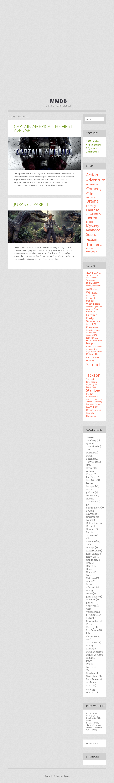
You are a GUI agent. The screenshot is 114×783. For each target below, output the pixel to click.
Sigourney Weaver (93, 384)
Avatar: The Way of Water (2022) (94, 729)
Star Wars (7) (93, 480)
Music (89, 221)
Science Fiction (92, 237)
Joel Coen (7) (93, 477)
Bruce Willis (91, 291)
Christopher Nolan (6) (92, 518)
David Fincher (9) (92, 457)
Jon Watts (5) (93, 556)
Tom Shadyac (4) (92, 672)
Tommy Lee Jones (94, 402)
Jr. (92, 332)
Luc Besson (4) (94, 630)
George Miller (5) (91, 592)
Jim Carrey (91, 325)
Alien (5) (90, 581)
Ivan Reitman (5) (92, 577)
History (96, 214)
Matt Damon (97, 341)
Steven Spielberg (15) (93, 439)
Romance (93, 230)
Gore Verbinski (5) (93, 610)
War (93, 248)
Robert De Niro (92, 355)
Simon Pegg (91, 387)
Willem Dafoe (92, 408)
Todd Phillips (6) (92, 546)
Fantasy (92, 210)
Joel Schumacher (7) (95, 506)
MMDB (58, 101)
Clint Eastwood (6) (93, 540)
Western (91, 252)
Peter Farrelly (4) (92, 626)
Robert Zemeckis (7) (93, 500)
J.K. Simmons (90, 319)
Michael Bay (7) (94, 495)
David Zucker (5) (91, 570)
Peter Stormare (96, 352)
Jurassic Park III (31, 204)
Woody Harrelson (91, 415)
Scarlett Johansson (91, 380)
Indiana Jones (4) (90, 659)
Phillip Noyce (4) (91, 665)
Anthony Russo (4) (91, 684)
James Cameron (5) (93, 604)
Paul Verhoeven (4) (93, 641)
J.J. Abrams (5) (93, 614)
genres (91, 148)
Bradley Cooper (92, 286)
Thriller (93, 244)
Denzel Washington (93, 302)
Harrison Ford (91, 316)
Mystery (92, 225)
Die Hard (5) (92, 599)
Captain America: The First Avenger (43, 128)
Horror (91, 217)
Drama (92, 201)
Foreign (89, 214)
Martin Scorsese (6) (92, 534)
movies (92, 141)
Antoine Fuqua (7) (91, 472)
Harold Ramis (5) (91, 564)
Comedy (93, 188)
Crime (91, 193)
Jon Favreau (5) (94, 596)
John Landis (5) (94, 553)
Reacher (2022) (92, 723)
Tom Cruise (91, 401)
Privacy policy (92, 743)
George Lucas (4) (91, 647)
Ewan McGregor (92, 307)
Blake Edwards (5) (92, 586)
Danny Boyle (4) (94, 654)
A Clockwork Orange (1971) (92, 714)
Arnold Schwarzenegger (93, 278)
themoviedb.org (62, 776)
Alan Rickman (91, 273)
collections (93, 144)
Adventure (95, 179)
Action (92, 175)
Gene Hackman (92, 310)
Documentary (91, 197)
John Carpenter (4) (93, 635)
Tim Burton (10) (92, 451)
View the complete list (93, 691)
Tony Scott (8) (93, 461)
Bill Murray (92, 282)
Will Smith (97, 410)
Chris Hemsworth (91, 296)
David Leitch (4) (94, 651)
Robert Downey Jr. (92, 359)
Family (91, 206)
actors (93, 151)
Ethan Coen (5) (94, 550)
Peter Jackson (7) (92, 491)
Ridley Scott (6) (94, 523)
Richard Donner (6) (92, 528)
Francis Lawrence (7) (93, 512)
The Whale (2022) (93, 725)
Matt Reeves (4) (94, 679)
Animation (92, 184)
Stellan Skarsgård (91, 395)
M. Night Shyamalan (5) (94, 619)
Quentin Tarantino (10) (93, 445)
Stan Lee (93, 390)
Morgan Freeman (91, 345)
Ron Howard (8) (92, 466)
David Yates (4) (94, 676)
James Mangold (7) (92, 485)
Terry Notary (97, 399)
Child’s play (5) (93, 559)
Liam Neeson (91, 336)
